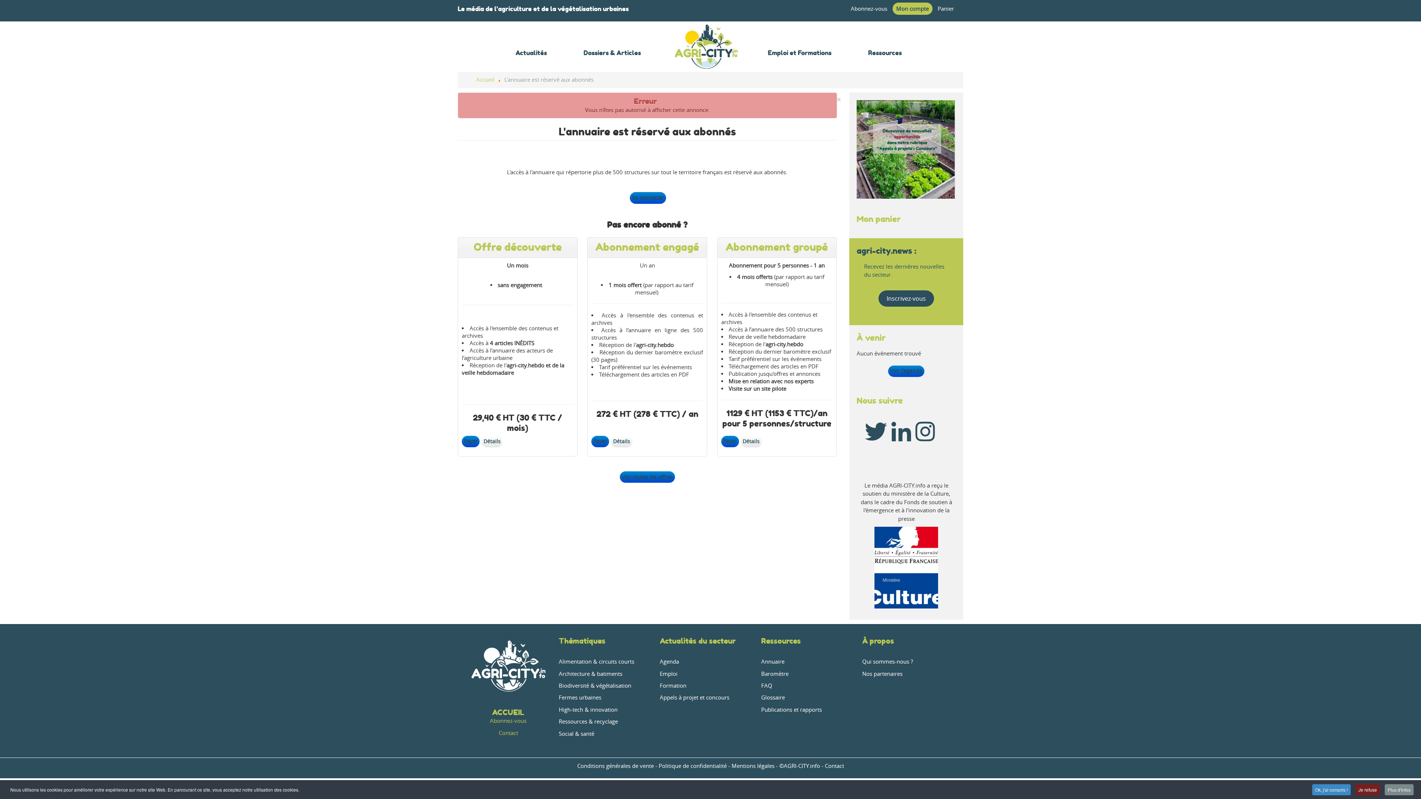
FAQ (766, 685)
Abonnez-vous (869, 8)
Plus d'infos (1399, 789)
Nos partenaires (882, 673)
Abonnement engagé (647, 247)
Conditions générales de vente (615, 765)
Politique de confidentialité (693, 765)
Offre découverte (518, 247)
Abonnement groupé (777, 247)
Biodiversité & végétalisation (595, 685)
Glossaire (773, 697)
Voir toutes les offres (647, 477)
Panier (946, 8)
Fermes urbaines (580, 697)
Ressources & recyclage (588, 721)
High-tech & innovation (588, 709)
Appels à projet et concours (694, 697)
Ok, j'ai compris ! (1331, 789)
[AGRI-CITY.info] (706, 59)
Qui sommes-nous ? (887, 661)
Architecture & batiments (590, 673)
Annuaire (773, 661)
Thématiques (582, 640)
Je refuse (1367, 789)
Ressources (781, 640)
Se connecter (648, 197)
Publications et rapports (791, 709)
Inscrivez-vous (906, 298)
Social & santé (576, 733)
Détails (492, 441)
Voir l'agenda (906, 370)
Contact (508, 732)
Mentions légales (753, 765)
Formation (673, 685)
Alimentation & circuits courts (596, 661)
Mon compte (912, 8)
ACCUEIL (508, 712)
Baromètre (775, 673)
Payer (471, 441)
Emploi (669, 673)
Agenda (669, 661)
